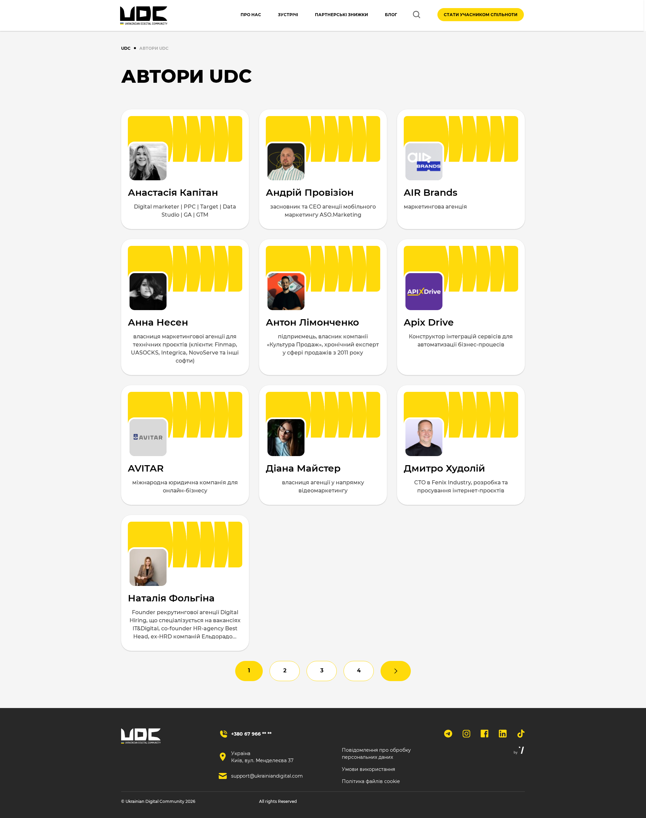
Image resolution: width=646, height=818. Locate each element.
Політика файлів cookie (371, 781)
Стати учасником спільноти (480, 14)
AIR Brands (430, 192)
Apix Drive (429, 322)
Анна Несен (158, 322)
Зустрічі (288, 14)
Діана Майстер (303, 468)
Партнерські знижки (341, 14)
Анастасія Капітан (173, 192)
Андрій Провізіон (310, 192)
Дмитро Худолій (444, 468)
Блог (391, 14)
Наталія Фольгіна (171, 598)
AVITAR (146, 468)
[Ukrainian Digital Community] (143, 15)
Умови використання (368, 769)
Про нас (251, 14)
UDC (126, 48)
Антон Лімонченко (312, 322)
